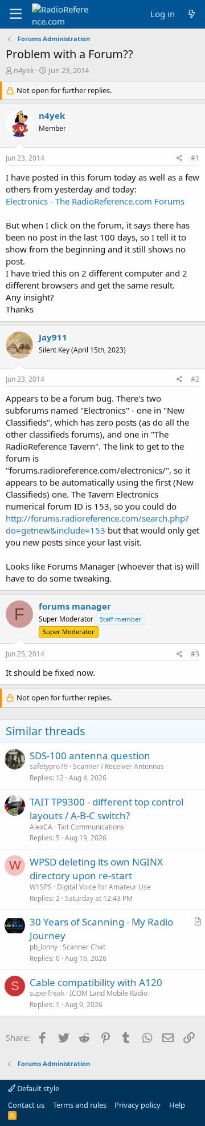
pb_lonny (44, 947)
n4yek (24, 70)
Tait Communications (91, 827)
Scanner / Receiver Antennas (118, 766)
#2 (195, 379)
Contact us (26, 1105)
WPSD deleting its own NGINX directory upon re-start (96, 868)
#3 (195, 654)
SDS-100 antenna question (90, 755)
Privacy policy (137, 1105)
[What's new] (192, 14)
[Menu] (15, 14)
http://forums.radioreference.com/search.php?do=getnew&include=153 (97, 524)
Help (177, 1105)
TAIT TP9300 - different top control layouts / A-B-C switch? (106, 808)
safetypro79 (49, 766)
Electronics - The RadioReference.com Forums (95, 201)
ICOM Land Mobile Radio (108, 993)
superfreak (47, 993)
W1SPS (41, 887)
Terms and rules (79, 1105)
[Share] (180, 158)
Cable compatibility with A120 (96, 982)
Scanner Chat (84, 947)
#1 (195, 158)
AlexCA (41, 827)
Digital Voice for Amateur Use (104, 887)
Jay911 (53, 337)
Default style (37, 1088)
